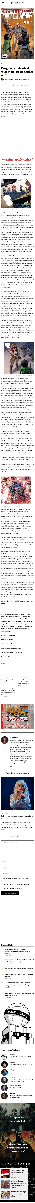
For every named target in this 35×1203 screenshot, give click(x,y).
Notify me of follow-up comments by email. (16, 884)
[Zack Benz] (4, 1064)
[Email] (32, 85)
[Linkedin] (21, 85)
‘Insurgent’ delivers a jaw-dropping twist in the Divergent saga (21, 1096)
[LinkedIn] (16, 1164)
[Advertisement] (17, 137)
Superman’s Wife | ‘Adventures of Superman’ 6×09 (21, 1072)
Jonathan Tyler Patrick (15, 1085)
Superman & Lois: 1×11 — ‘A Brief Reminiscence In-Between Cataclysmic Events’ (17, 951)
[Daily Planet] (4, 1056)
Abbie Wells (12, 1093)
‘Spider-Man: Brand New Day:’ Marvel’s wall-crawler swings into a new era (21, 1080)
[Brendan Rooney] (4, 1080)
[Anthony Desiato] (4, 1072)
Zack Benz (12, 1062)
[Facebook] (10, 85)
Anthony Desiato (14, 1070)
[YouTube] (18, 1164)
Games (31, 1194)
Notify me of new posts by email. (12, 888)
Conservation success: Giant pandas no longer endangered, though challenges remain (18, 985)
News (2, 63)
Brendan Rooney (14, 1077)
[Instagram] (11, 1164)
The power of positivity (15, 1087)
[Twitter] (13, 85)
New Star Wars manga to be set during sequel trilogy (18, 1194)
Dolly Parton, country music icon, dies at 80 (19, 968)
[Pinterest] (17, 85)
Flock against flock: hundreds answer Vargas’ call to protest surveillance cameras (21, 1065)
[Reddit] (28, 85)
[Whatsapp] (25, 85)
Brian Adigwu (10, 79)
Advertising (30, 1192)
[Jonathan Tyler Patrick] (4, 1088)
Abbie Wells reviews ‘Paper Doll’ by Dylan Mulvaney (20, 1057)
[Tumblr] (26, 1164)
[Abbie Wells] (4, 1095)
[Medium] (23, 1164)
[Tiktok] (21, 1164)
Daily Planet (12, 1054)
